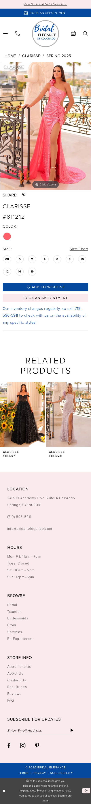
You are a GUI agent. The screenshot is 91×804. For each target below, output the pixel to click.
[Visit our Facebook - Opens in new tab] (8, 745)
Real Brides (17, 686)
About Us (15, 673)
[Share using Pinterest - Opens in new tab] (23, 195)
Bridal (12, 604)
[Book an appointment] (73, 33)
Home (10, 56)
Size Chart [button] (79, 249)
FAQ (10, 700)
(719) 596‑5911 (19, 516)
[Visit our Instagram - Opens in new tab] (22, 745)
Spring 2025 (58, 56)
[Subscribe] (72, 730)
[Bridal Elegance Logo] (45, 33)
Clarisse (31, 56)
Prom (11, 625)
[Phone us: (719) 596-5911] (18, 33)
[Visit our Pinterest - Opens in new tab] (37, 745)
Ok (86, 791)
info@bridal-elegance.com (29, 528)
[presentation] (31, 414)
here (45, 800)
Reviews (14, 693)
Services (14, 631)
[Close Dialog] (4, 790)
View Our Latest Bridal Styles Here (45, 4)
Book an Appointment (45, 297)
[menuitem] (18, 33)
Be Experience (19, 638)
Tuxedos (14, 611)
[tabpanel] (45, 126)
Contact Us (16, 680)
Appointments (19, 666)
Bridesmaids (17, 618)
